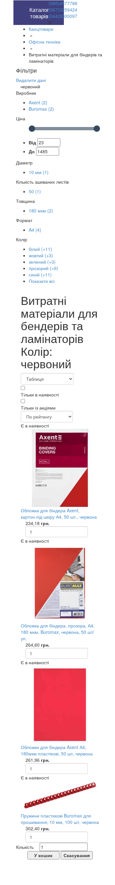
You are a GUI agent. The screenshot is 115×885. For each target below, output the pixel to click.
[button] (27, 3)
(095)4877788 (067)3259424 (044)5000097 (63, 9)
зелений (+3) (42, 262)
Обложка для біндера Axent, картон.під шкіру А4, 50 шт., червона (59, 513)
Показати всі (42, 281)
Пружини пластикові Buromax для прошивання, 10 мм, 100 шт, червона (60, 818)
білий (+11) (40, 249)
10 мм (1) (39, 172)
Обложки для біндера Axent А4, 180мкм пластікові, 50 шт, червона (57, 750)
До (32, 151)
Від (32, 142)
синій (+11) (40, 274)
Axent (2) (38, 102)
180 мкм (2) (41, 210)
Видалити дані (31, 80)
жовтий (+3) (41, 255)
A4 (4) (35, 230)
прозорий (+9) (43, 268)
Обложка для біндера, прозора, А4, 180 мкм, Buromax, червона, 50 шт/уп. (58, 632)
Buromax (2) (41, 109)
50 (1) (35, 191)
